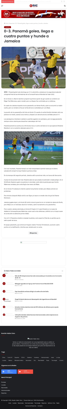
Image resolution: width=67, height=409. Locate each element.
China (3, 357)
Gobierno (29, 357)
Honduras (36, 357)
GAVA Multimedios (39, 400)
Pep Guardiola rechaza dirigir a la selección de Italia (32, 291)
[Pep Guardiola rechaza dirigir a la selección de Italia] (9, 294)
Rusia (47, 360)
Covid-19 (10, 357)
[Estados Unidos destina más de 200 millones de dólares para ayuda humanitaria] (9, 309)
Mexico (10, 360)
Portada (3, 382)
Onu (35, 360)
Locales (4, 360)
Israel (52, 357)
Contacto (40, 406)
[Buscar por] (65, 6)
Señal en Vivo (51, 403)
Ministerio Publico (19, 360)
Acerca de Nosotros (30, 406)
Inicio (6, 23)
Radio (57, 403)
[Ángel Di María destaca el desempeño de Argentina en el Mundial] (9, 301)
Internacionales (45, 357)
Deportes (11, 23)
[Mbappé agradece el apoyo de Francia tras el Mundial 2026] (9, 286)
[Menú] (2, 6)
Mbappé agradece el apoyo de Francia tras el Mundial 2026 (34, 284)
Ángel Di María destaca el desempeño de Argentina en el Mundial (33, 1)
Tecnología (54, 360)
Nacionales (28, 360)
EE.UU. (23, 357)
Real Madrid (41, 360)
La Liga (58, 357)
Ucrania (61, 360)
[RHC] (33, 5)
